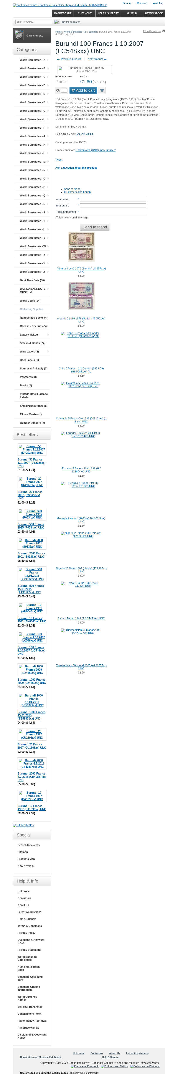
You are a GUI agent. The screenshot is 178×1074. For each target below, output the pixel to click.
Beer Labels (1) (29, 360)
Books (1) (26, 385)
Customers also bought (77, 192)
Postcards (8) (28, 377)
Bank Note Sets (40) (32, 280)
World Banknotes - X (32, 254)
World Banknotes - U (32, 229)
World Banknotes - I (32, 127)
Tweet (58, 159)
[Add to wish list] (102, 90)
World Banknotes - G (32, 110)
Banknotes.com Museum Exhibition (40, 1057)
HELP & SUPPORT (108, 13)
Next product (97, 59)
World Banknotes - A (32, 60)
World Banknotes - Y (32, 263)
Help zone (24, 891)
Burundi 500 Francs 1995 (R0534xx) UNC (31, 526)
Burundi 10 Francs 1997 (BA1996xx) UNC (32, 807)
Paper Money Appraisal (32, 1020)
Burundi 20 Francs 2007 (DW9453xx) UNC (30, 495)
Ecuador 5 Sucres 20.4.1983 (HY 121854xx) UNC (81, 470)
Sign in (127, 3)
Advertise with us (28, 1027)
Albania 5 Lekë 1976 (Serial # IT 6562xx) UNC (81, 320)
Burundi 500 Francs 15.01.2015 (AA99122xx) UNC (31, 589)
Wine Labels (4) (29, 351)
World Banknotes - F (32, 102)
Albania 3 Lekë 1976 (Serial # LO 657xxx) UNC (81, 270)
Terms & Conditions (30, 926)
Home (58, 31)
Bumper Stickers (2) (32, 422)
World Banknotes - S (32, 212)
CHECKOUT (85, 13)
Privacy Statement (29, 949)
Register (142, 3)
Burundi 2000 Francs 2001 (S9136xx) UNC (31, 555)
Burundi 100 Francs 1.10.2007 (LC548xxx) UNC (31, 650)
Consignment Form (29, 1013)
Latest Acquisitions (29, 912)
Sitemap (23, 852)
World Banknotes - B (75, 31)
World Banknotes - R (32, 204)
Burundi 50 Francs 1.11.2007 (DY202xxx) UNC (31, 463)
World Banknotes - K (32, 144)
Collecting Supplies (32, 309)
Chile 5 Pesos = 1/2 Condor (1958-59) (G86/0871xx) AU (81, 370)
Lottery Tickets (29, 334)
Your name (62, 199)
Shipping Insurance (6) (34, 405)
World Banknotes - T (32, 221)
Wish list (158, 3)
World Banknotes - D (32, 85)
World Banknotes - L (32, 153)
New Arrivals (26, 866)
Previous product (68, 59)
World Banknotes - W (33, 246)
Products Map (26, 859)
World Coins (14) (30, 300)
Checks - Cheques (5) (33, 326)
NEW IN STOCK (154, 13)
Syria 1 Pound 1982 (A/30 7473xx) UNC (81, 618)
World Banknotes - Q (32, 195)
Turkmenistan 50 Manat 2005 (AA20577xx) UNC (81, 667)
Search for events (29, 845)
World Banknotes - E (32, 93)
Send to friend (72, 189)
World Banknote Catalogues (27, 958)
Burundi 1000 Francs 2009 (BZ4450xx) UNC (32, 681)
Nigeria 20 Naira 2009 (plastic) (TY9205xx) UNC (81, 570)
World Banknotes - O (32, 178)
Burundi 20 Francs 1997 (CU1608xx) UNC (32, 746)
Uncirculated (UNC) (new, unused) (96, 150)
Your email (62, 205)
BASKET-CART (62, 13)
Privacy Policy (26, 932)
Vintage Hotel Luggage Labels (34, 395)
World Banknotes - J (32, 136)
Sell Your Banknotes (30, 1006)
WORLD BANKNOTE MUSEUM (32, 290)
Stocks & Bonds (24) (32, 343)
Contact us (24, 898)
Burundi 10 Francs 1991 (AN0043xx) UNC (32, 620)
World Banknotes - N (32, 170)
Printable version (152, 31)
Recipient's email (66, 211)
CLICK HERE (85, 134)
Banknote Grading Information (29, 988)
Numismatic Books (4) (34, 317)
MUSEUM (132, 13)
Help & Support (27, 919)
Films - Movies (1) (31, 414)
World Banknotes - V (32, 237)
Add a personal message (73, 217)
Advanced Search (71, 21)
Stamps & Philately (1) (33, 368)
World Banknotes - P (32, 187)
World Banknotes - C (32, 76)
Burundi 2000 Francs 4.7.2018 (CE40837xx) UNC (32, 777)
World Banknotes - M (33, 161)
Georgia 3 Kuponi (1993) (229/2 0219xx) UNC (81, 520)
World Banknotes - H (32, 119)
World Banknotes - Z (32, 271)
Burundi (93, 31)
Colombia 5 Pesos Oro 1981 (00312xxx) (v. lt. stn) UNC (81, 420)
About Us (23, 905)
